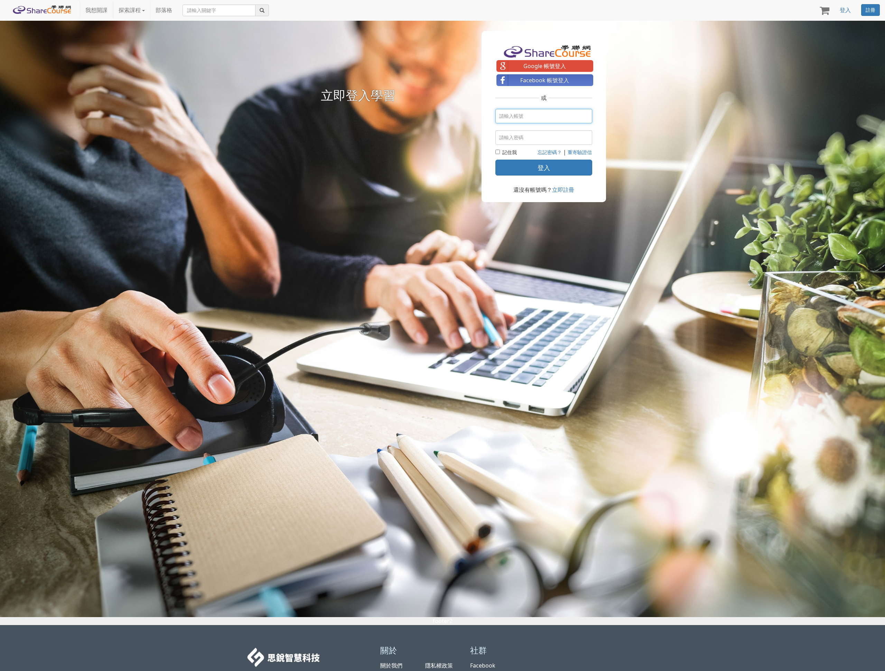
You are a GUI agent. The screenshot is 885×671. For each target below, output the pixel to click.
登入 (845, 10)
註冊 (870, 10)
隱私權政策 (439, 665)
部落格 (164, 10)
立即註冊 (563, 189)
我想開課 (96, 10)
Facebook (482, 665)
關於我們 (391, 665)
